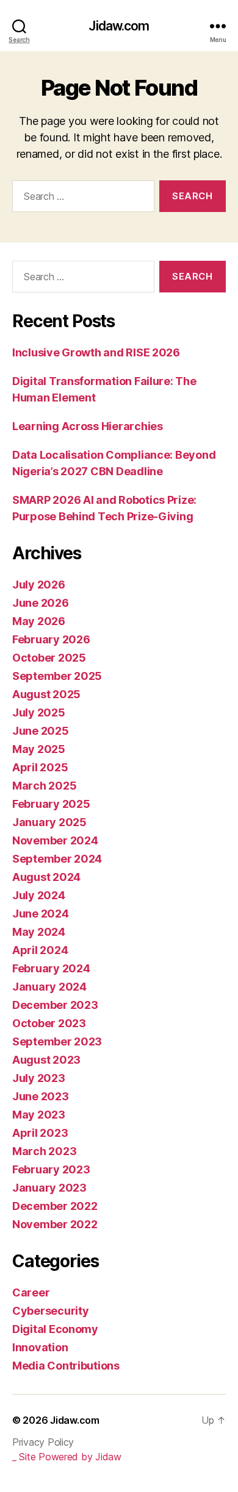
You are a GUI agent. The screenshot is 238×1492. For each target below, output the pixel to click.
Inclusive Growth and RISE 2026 (96, 352)
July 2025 (38, 712)
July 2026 (38, 584)
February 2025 (51, 803)
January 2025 (49, 822)
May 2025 (38, 749)
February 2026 (51, 639)
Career (30, 1292)
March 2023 (44, 1151)
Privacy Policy (43, 1442)
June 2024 (40, 913)
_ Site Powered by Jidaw (66, 1457)
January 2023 (49, 1187)
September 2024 (57, 858)
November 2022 (55, 1224)
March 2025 (44, 785)
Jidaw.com (118, 25)
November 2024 (55, 840)
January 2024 (49, 986)
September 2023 (57, 1041)
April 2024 (40, 950)
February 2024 (51, 968)
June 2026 (40, 602)
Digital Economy (55, 1329)
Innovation (40, 1347)
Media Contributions (66, 1365)
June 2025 (40, 730)
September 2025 (57, 676)
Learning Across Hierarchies (87, 426)
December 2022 (55, 1206)
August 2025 (46, 694)
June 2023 (40, 1096)
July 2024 (38, 895)
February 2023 (51, 1169)
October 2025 (49, 657)
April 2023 (40, 1132)
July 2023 (38, 1078)
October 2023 (49, 1023)
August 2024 (46, 877)
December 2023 (55, 1005)
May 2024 (38, 931)
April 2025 (40, 767)
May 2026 (38, 621)
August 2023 (46, 1059)
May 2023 (38, 1114)
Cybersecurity (50, 1310)
